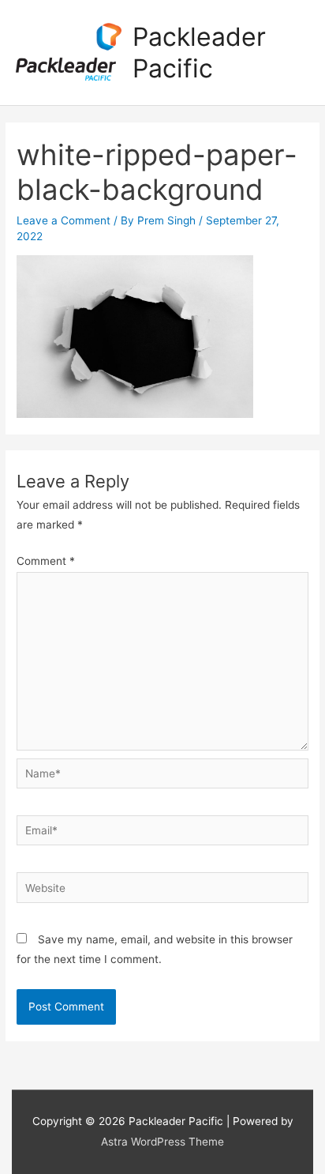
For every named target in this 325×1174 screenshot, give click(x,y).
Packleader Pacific (199, 52)
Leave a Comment (63, 220)
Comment (46, 561)
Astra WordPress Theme (162, 1141)
